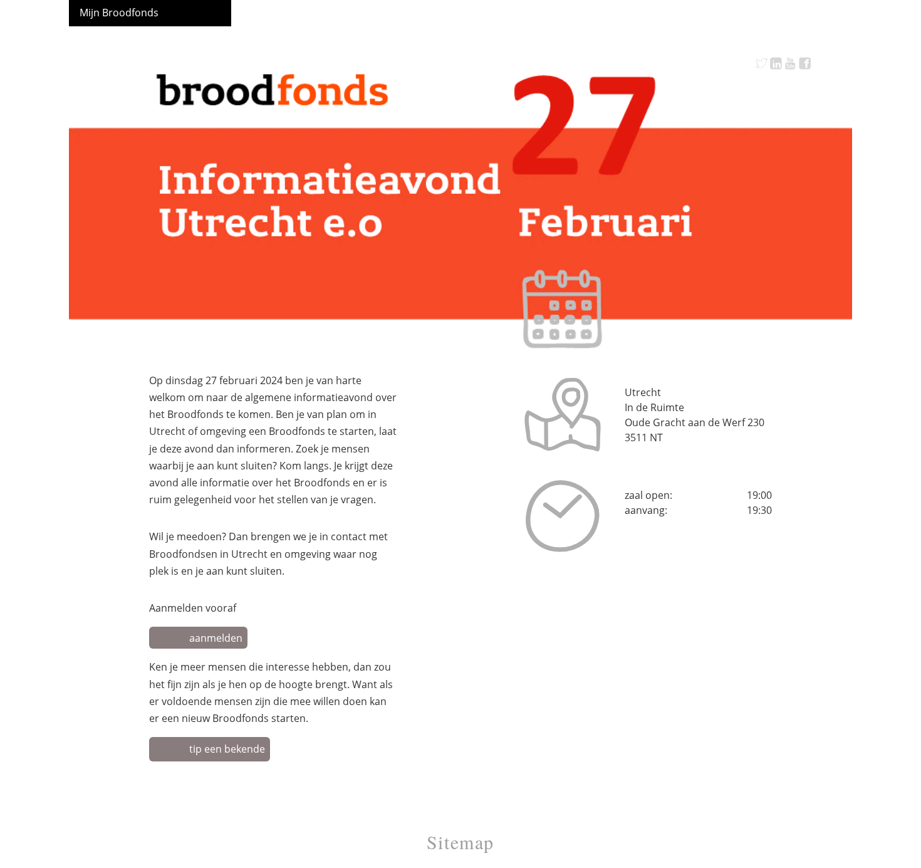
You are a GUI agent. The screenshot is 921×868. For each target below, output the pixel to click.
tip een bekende (227, 749)
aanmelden (215, 638)
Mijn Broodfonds (119, 12)
